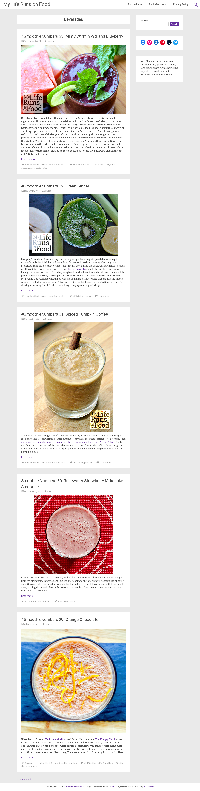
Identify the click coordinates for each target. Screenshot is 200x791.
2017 (75, 462)
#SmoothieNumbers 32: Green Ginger (55, 186)
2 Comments (105, 462)
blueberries (103, 164)
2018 (95, 164)
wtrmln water (40, 168)
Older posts (24, 779)
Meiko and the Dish (55, 739)
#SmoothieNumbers (83, 164)
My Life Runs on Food (26, 4)
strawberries (68, 601)
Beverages (30, 763)
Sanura (50, 41)
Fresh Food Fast (32, 164)
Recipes (43, 164)
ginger (88, 296)
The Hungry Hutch (105, 739)
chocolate (25, 766)
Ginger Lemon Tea (77, 269)
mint (112, 164)
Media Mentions (157, 4)
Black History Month (112, 763)
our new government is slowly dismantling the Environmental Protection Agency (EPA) (67, 442)
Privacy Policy (180, 4)
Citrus (81, 296)
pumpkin (88, 462)
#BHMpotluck (90, 763)
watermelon (27, 168)
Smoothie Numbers (57, 164)
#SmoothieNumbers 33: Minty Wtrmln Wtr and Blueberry (72, 36)
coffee (80, 462)
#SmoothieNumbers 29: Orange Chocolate (59, 619)
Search (144, 20)
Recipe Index (135, 4)
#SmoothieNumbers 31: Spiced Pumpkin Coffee (64, 314)
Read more (28, 159)
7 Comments (103, 296)
